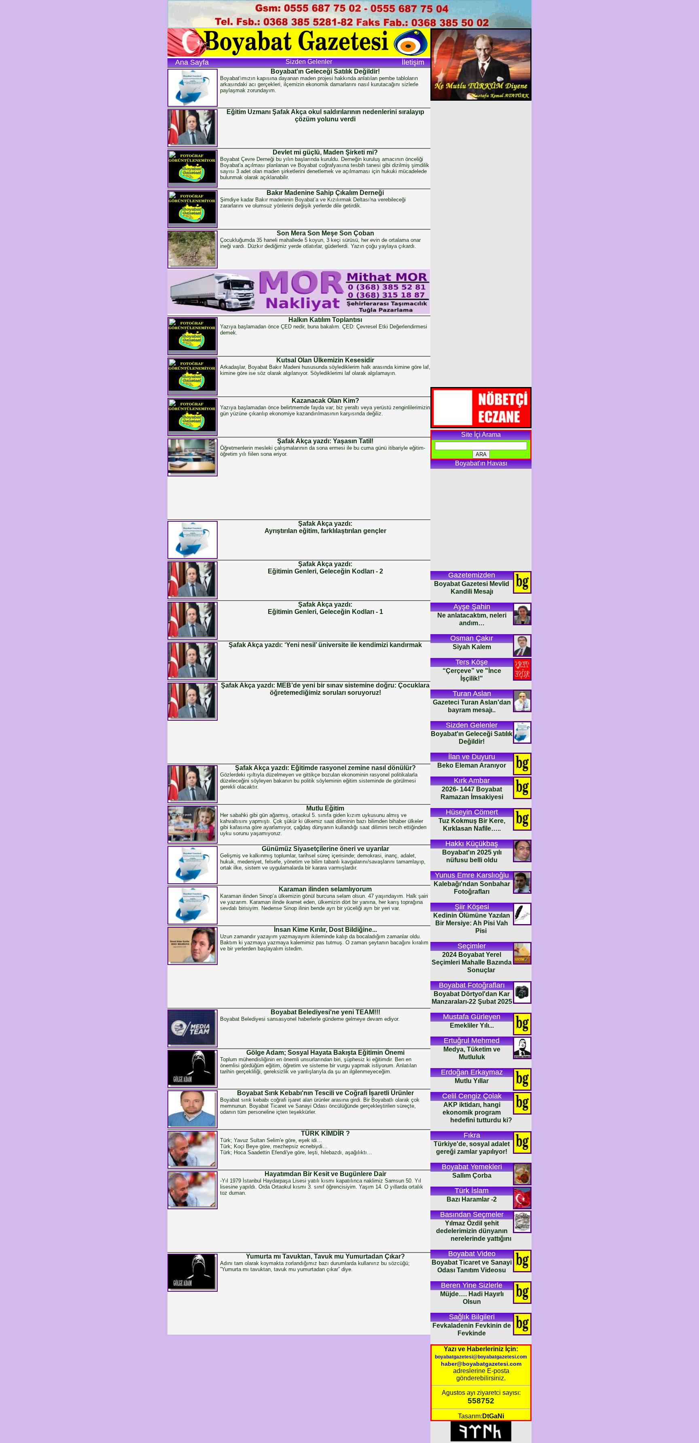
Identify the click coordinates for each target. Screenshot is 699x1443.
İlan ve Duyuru (471, 757)
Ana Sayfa (192, 62)
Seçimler (472, 946)
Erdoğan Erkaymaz (472, 1072)
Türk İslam (472, 1191)
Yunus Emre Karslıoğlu (472, 875)
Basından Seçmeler (472, 1214)
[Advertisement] (298, 497)
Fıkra (472, 1135)
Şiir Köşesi (472, 907)
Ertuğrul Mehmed (472, 1041)
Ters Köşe (471, 662)
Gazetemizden (471, 575)
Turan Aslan (472, 694)
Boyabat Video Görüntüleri (472, 1254)
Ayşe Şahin (471, 607)
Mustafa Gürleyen (471, 1017)
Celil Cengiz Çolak (472, 1096)
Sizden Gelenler (472, 725)
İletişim (413, 62)
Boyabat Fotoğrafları (472, 985)
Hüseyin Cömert (472, 812)
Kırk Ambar (472, 781)
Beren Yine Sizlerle (471, 1285)
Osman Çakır (471, 638)
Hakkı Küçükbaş (471, 844)
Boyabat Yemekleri (472, 1167)
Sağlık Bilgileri (472, 1317)
